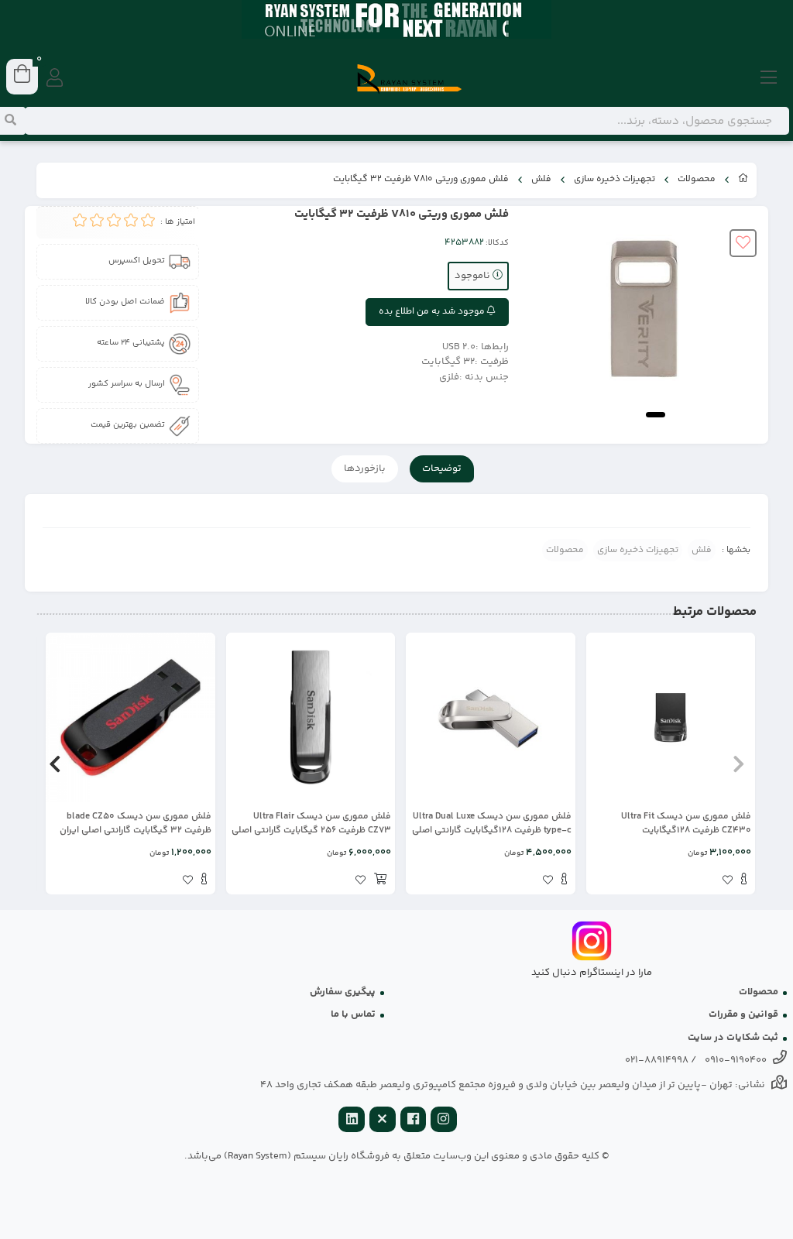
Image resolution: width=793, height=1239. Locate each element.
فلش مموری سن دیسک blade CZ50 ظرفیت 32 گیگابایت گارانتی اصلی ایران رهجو (135, 824)
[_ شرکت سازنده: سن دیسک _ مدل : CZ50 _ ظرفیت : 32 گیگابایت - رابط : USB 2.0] (130, 717)
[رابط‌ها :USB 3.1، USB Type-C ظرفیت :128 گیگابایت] (490, 717)
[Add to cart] (380, 881)
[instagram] (443, 1121)
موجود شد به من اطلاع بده (433, 311)
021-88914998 (656, 1060)
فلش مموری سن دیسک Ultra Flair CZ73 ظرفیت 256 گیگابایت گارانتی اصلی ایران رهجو (311, 824)
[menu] (769, 79)
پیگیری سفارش (343, 992)
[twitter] (382, 1121)
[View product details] (743, 881)
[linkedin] (351, 1121)
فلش (541, 180)
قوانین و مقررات (743, 1014)
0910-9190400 (736, 1060)
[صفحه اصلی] (743, 180)
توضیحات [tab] (442, 468)
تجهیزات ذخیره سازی (614, 180)
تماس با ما (353, 1014)
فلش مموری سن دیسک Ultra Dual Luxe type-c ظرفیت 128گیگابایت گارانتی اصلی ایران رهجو (492, 824)
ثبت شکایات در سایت (733, 1037)
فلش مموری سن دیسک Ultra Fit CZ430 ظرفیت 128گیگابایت (686, 824)
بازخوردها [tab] (365, 468)
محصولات (697, 180)
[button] (738, 763)
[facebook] (413, 1121)
